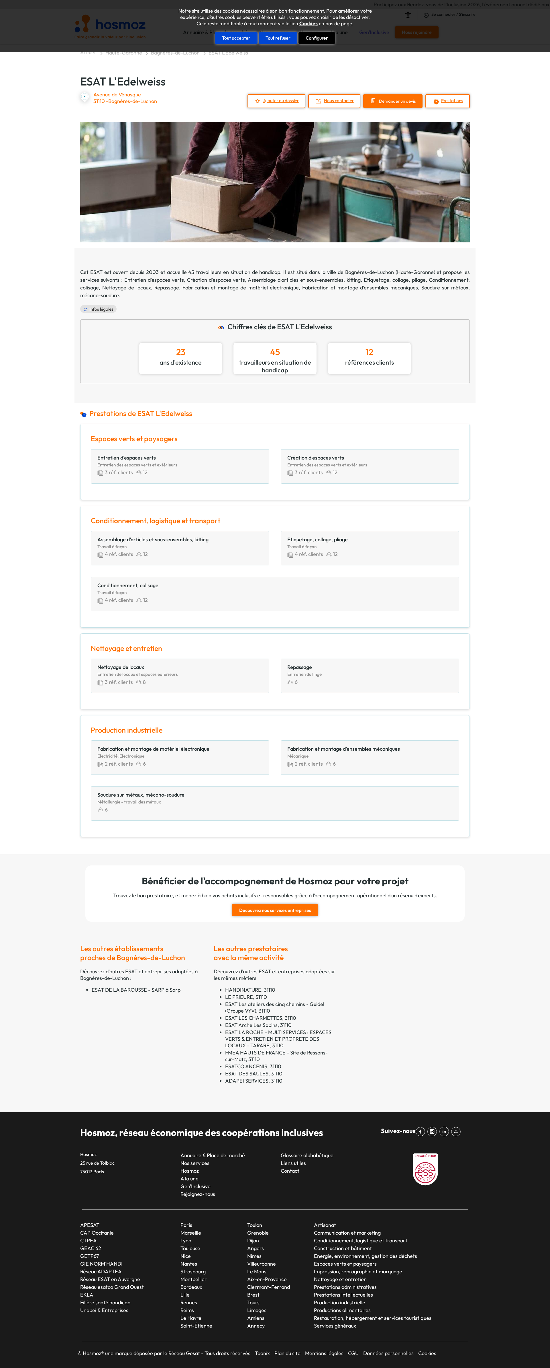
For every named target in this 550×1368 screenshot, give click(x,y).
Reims (187, 1310)
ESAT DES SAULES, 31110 (253, 1073)
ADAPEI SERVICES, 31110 (253, 1080)
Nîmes (254, 1256)
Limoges (256, 1310)
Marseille (190, 1232)
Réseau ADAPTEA (101, 1271)
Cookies (308, 23)
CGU (353, 1353)
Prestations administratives (345, 1287)
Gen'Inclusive (195, 1186)
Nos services (194, 1163)
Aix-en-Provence (267, 1279)
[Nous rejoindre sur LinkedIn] (445, 1131)
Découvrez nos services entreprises (275, 910)
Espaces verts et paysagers (345, 1263)
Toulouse (190, 1248)
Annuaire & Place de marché (212, 1155)
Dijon (253, 1240)
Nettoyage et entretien (340, 1279)
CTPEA (88, 1240)
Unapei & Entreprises (104, 1310)
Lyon (185, 1240)
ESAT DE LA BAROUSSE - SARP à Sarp (136, 989)
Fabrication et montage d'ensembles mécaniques (360, 287)
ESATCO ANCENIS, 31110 (253, 1066)
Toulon (254, 1225)
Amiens (255, 1318)
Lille (185, 1294)
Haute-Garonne (123, 52)
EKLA (86, 1294)
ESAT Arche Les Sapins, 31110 (258, 1025)
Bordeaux (191, 1287)
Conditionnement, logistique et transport (360, 1240)
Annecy (256, 1325)
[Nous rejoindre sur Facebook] (421, 1131)
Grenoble (258, 1232)
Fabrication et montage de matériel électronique (240, 287)
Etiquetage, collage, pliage (395, 280)
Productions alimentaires (342, 1310)
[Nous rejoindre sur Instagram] (433, 1131)
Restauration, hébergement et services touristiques (372, 1318)
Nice (185, 1256)
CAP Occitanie (97, 1232)
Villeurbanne (261, 1263)
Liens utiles (293, 1163)
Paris (186, 1225)
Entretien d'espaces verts (154, 280)
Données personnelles (388, 1353)
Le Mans (256, 1271)
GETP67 (89, 1256)
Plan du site (287, 1353)
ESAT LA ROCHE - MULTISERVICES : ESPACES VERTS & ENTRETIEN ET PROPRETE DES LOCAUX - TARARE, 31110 (278, 1039)
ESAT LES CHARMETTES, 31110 (260, 1018)
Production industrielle (339, 1302)
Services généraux (335, 1325)
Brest (253, 1294)
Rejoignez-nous (197, 1194)
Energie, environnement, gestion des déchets (365, 1256)
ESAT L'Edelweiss (228, 52)
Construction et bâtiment (343, 1248)
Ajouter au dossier (281, 100)
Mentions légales (324, 1353)
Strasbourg (193, 1271)
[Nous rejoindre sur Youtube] (457, 1131)
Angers (255, 1248)
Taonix (262, 1353)
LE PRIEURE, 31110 (246, 997)
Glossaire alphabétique (307, 1155)
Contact (290, 1170)
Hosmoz (189, 1170)
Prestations (452, 100)
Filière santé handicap (105, 1302)
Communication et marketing (347, 1232)
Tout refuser (278, 38)
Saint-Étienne (196, 1325)
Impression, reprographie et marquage (358, 1271)
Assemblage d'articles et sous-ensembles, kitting (304, 280)
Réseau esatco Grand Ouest (112, 1287)
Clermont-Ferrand (268, 1287)
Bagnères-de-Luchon (175, 52)
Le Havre (190, 1318)
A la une (189, 1178)
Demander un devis (397, 101)
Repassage (166, 287)
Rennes (188, 1302)
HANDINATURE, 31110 (250, 989)
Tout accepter (236, 38)
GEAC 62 (90, 1248)
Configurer (317, 38)
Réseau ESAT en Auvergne (110, 1279)
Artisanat (325, 1225)
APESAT (89, 1225)
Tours (253, 1302)
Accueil (88, 52)
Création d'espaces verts (216, 280)
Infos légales (101, 309)
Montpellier (193, 1279)
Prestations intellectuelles (343, 1294)
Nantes (188, 1263)
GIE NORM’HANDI (101, 1263)
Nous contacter (339, 100)
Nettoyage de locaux (126, 287)
